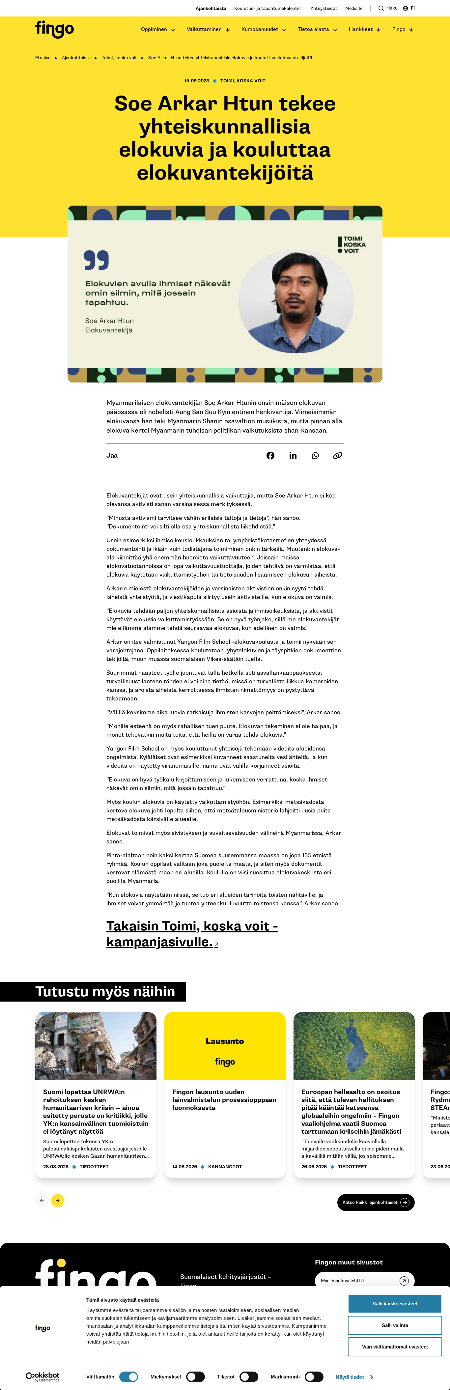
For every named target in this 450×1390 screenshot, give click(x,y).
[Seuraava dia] (57, 1200)
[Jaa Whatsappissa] (315, 455)
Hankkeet (361, 29)
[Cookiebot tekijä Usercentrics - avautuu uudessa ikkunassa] (42, 1377)
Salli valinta (395, 1325)
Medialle (353, 8)
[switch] (195, 1377)
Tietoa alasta (313, 29)
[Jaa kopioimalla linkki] (338, 455)
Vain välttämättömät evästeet (395, 1346)
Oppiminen (154, 29)
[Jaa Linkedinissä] (293, 455)
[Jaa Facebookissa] (270, 455)
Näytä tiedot (350, 1377)
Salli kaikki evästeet (395, 1303)
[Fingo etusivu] (54, 29)
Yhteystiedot (323, 8)
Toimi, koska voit (119, 58)
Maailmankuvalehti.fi (342, 1281)
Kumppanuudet (259, 29)
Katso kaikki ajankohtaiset (370, 1202)
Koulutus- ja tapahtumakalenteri (268, 8)
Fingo (399, 29)
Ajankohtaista (211, 8)
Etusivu (43, 58)
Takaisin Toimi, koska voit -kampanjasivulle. (192, 934)
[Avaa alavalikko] (173, 29)
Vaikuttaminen (204, 29)
